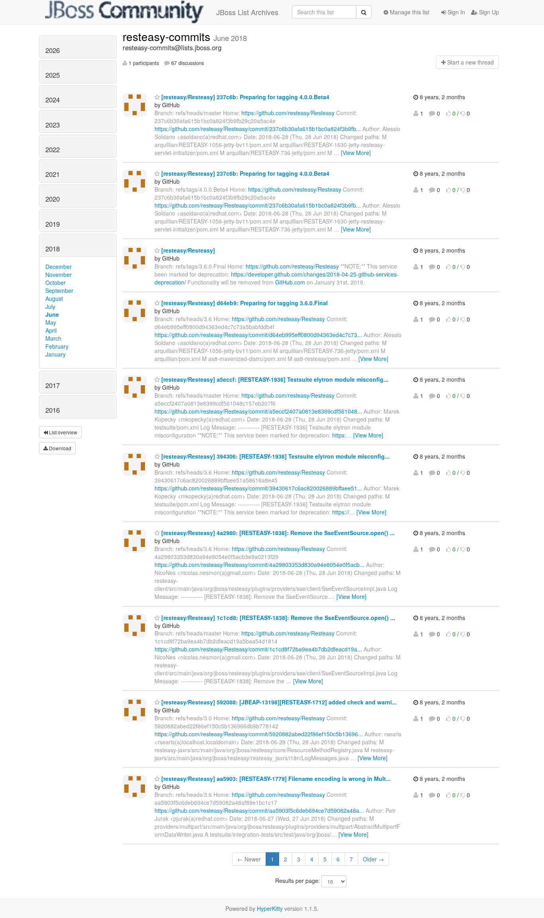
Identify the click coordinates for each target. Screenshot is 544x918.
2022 (52, 149)
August (54, 298)
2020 (52, 199)
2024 (52, 99)
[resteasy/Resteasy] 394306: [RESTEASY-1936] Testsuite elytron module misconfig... (274, 456)
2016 (52, 410)
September (59, 290)
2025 (52, 75)
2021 (52, 174)
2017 (52, 385)
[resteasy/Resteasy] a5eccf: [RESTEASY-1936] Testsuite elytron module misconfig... (274, 379)
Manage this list (408, 12)
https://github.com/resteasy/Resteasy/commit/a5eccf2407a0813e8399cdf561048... (258, 411)
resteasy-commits (168, 36)
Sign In (455, 12)
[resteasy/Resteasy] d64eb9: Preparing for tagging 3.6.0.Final (244, 303)
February (56, 346)
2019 (52, 224)
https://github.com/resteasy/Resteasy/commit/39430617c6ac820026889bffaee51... (258, 488)
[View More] (356, 153)
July (50, 306)
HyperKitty (270, 908)
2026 (52, 50)
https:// (340, 512)
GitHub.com (290, 282)
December (58, 267)
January (55, 354)
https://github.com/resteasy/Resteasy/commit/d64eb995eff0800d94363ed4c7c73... (258, 335)
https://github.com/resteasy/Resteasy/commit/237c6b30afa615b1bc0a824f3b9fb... (258, 129)
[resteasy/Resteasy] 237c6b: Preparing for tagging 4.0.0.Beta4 (244, 97)
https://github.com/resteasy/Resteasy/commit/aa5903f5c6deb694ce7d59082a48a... (259, 810)
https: (339, 435)
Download (59, 448)
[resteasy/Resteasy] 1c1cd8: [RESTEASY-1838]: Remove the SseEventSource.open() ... (277, 618)
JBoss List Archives (247, 12)
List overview (62, 432)
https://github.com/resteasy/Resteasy (288, 113)
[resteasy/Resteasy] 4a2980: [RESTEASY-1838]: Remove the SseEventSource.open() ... (277, 533)
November (58, 275)
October (55, 282)
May (50, 322)
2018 (52, 248)
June (52, 314)
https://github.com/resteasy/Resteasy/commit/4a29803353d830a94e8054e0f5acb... (259, 565)
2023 (52, 124)
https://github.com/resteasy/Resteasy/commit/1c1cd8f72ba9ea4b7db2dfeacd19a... (258, 649)
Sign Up (488, 12)
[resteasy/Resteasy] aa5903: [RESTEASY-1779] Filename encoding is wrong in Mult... (275, 779)
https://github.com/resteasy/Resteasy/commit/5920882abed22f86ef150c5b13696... (259, 734)
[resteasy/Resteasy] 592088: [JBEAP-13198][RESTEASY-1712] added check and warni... (278, 702)
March (53, 338)
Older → (373, 859)
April (51, 330)
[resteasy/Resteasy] (187, 250)
